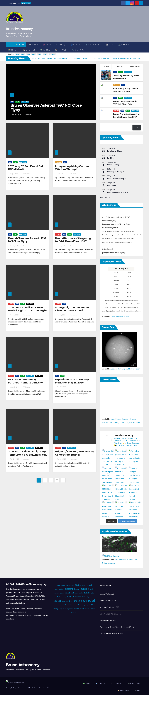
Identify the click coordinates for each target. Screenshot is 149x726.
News (12, 101)
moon (23, 54)
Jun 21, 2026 (61, 246)
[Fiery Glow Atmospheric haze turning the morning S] (135, 457)
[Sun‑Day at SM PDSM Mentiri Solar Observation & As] (108, 492)
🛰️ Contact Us (78, 50)
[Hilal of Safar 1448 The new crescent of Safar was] (135, 509)
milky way (89, 597)
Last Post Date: (106, 634)
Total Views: (105, 620)
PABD (17, 101)
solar (91, 605)
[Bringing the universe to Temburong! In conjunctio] (121, 475)
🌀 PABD (75, 44)
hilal (67, 592)
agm (58, 585)
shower (80, 605)
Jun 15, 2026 (14, 315)
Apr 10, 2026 (61, 459)
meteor (70, 596)
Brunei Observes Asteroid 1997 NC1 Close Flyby (46, 107)
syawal (76, 609)
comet (89, 585)
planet (64, 605)
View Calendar (105, 197)
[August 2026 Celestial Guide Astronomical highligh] (121, 492)
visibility (74, 612)
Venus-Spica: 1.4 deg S (115, 172)
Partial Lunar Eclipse (114, 151)
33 (57, 480)
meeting (64, 597)
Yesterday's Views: (107, 607)
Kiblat (126, 316)
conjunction (59, 589)
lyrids (92, 593)
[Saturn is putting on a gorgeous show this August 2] (135, 475)
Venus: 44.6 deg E (113, 165)
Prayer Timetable (117, 316)
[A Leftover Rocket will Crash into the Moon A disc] (108, 509)
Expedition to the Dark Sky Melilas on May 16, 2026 (72, 381)
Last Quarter (111, 185)
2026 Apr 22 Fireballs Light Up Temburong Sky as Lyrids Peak (27, 453)
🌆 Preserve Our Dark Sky (54, 44)
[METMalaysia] (110, 556)
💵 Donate (86, 683)
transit (82, 609)
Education (116, 85)
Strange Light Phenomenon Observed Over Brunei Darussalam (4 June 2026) (72, 310)
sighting (85, 605)
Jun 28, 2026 (16, 114)
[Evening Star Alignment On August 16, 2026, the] (108, 457)
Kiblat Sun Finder (133, 369)
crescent (69, 588)
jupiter (81, 593)
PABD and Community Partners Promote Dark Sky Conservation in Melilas (25, 382)
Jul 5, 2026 (60, 174)
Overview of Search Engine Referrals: (114, 627)
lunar (39, 54)
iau (72, 592)
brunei (45, 54)
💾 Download (29, 50)
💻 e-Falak (123, 44)
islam (76, 593)
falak (91, 589)
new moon (52, 54)
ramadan (69, 605)
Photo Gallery (25, 101)
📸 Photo (12, 50)
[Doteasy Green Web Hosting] (15, 682)
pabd (17, 54)
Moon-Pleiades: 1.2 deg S (116, 178)
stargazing (58, 608)
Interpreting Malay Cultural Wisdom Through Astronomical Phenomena (72, 169)
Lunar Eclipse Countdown (130, 422)
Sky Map (121, 369)
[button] (142, 47)
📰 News (33, 44)
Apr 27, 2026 (61, 387)
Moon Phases (115, 419)
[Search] (136, 127)
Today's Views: (106, 601)
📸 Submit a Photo (134, 683)
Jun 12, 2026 (61, 315)
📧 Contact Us (100, 683)
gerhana (62, 593)
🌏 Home (20, 44)
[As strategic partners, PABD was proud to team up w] (121, 457)
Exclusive (116, 110)
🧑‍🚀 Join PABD (61, 50)
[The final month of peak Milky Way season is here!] (108, 475)
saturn (75, 605)
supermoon (70, 609)
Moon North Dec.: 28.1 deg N (117, 192)
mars (59, 596)
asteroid (63, 585)
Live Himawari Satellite (123, 559)
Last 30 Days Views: (108, 614)
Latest (106, 67)
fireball (56, 593)
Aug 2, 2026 (14, 174)
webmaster (28, 114)
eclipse (34, 54)
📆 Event (109, 44)
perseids (58, 605)
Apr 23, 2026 (14, 459)
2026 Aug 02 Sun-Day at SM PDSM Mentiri (25, 168)
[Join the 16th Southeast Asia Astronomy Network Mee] (135, 492)
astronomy (70, 585)
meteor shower (80, 597)
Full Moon (111, 158)
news (28, 54)
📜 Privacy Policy (123, 690)
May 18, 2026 (14, 387)
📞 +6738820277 (116, 683)
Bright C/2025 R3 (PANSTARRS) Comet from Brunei (74, 453)
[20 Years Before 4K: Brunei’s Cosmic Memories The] (121, 509)
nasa (63, 601)
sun (64, 608)
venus (92, 608)
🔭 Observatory (92, 44)
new (67, 601)
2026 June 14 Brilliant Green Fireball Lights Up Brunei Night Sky (27, 310)
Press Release (135, 67)
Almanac (113, 369)
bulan (83, 585)
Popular (119, 67)
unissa (87, 609)
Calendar (125, 419)
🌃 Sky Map (45, 50)
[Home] (9, 44)
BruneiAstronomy (19, 28)
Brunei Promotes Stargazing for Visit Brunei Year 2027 (73, 240)
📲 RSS (137, 690)
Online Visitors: (106, 594)
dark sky (77, 589)
